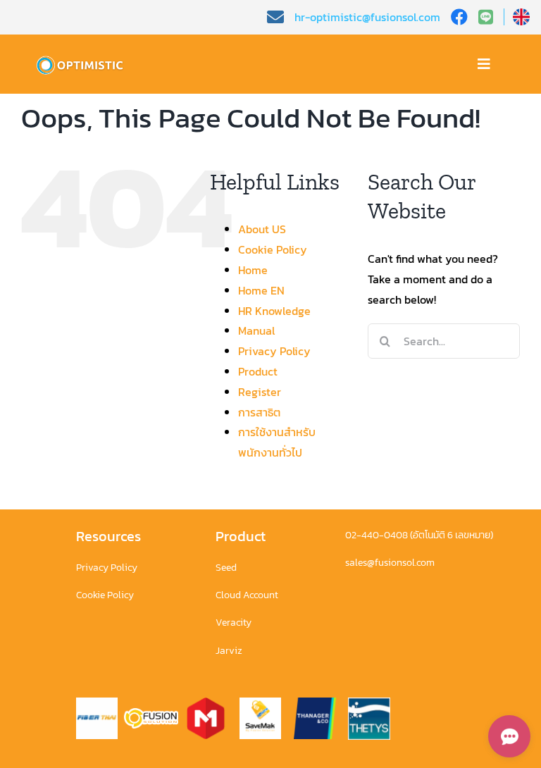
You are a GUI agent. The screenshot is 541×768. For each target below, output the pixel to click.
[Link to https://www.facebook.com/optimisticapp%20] (459, 16)
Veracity (233, 622)
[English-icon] (521, 14)
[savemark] (261, 703)
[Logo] (83, 59)
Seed (226, 567)
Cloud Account (247, 595)
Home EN (261, 290)
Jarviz (229, 650)
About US (262, 229)
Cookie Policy (272, 249)
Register (259, 391)
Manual (256, 330)
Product (258, 371)
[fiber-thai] (97, 703)
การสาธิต (259, 412)
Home (253, 269)
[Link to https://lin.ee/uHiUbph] (491, 16)
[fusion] (151, 713)
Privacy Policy (274, 350)
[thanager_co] (315, 703)
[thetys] (369, 703)
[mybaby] (206, 703)
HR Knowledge (274, 310)
